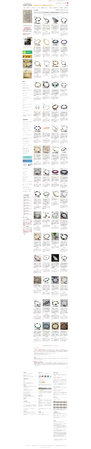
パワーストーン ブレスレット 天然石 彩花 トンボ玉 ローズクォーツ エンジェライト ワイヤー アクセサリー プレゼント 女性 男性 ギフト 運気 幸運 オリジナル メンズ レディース (37, 179)
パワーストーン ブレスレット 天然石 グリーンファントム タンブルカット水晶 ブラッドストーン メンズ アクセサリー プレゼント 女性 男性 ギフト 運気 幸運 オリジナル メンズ (46, 287)
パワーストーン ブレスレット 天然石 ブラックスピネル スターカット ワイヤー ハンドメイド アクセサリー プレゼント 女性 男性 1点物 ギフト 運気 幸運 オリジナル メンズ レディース (55, 49)
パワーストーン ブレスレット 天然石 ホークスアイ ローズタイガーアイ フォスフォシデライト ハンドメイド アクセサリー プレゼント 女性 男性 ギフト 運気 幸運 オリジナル (37, 201)
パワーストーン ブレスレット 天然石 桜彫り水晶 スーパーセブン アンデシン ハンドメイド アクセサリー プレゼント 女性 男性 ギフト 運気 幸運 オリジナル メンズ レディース (37, 49)
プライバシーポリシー (39, 445)
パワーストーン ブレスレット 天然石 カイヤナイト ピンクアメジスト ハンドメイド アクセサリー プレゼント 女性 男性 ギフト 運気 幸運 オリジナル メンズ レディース (64, 136)
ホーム (26, 445)
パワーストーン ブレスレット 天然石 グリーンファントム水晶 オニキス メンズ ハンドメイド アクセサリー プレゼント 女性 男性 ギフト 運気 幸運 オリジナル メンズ (55, 287)
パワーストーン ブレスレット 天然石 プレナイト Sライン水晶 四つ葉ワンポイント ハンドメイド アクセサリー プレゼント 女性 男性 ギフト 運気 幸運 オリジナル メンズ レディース (55, 157)
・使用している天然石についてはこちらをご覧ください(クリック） (42, 354)
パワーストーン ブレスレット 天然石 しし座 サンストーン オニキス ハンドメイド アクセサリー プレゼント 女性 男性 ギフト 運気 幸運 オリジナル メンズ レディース (64, 244)
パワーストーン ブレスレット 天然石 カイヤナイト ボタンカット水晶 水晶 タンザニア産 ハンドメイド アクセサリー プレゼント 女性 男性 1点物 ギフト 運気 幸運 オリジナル (63, 223)
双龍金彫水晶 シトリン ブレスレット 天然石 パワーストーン (55, 199)
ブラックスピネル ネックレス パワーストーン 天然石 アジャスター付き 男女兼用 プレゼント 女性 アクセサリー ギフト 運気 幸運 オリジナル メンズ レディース (46, 114)
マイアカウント (29, 445)
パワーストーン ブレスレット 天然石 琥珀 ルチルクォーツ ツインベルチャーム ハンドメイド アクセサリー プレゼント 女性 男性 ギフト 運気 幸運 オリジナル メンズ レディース (37, 71)
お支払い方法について (45, 445)
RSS (63, 445)
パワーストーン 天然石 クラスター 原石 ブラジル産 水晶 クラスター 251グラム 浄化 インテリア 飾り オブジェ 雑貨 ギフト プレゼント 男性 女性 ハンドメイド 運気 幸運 (55, 265)
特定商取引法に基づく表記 (59, 445)
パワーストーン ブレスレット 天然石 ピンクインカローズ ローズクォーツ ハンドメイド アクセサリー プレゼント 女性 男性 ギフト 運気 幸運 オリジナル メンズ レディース (46, 157)
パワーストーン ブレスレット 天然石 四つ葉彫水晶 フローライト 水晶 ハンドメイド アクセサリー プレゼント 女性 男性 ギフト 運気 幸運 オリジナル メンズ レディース (37, 223)
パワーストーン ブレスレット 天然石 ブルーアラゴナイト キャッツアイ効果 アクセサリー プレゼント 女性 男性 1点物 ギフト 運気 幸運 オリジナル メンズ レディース (55, 222)
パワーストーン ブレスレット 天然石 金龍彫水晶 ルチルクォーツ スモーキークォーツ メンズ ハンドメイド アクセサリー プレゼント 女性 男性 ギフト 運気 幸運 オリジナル (55, 333)
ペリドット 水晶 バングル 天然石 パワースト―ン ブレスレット (64, 90)
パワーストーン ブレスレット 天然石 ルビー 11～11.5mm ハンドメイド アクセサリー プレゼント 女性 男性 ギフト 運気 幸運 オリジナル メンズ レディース (55, 179)
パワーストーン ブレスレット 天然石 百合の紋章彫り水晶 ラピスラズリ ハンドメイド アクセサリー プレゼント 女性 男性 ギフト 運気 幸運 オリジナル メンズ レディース (37, 136)
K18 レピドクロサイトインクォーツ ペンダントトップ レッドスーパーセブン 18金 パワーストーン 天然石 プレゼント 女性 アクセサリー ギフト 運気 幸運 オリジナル (46, 27)
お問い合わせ (33, 445)
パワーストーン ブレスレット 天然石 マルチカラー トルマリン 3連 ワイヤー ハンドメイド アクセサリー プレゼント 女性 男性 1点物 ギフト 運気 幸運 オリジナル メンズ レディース (55, 114)
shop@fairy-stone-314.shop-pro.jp (27, 390)
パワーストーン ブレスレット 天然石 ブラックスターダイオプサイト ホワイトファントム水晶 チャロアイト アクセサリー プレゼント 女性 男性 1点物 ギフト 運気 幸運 (46, 92)
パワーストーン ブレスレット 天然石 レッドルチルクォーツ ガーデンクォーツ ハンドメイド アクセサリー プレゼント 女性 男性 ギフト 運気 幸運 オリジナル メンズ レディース (55, 310)
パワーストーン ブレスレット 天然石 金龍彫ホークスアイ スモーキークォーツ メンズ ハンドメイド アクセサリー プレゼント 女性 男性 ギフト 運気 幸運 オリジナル (64, 333)
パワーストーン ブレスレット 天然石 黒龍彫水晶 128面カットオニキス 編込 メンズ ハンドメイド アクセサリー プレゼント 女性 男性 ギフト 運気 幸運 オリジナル (46, 310)
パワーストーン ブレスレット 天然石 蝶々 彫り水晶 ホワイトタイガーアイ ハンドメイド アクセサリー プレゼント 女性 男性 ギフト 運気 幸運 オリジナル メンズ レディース (46, 49)
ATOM (65, 445)
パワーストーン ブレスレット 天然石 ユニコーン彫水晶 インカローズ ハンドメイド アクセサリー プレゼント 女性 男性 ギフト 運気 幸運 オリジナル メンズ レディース (37, 265)
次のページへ (57, 14)
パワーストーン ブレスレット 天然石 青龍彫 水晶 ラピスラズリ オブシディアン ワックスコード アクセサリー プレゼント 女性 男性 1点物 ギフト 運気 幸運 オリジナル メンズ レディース (55, 92)
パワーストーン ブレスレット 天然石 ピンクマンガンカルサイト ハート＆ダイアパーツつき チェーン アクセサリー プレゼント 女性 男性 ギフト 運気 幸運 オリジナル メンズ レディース (55, 136)
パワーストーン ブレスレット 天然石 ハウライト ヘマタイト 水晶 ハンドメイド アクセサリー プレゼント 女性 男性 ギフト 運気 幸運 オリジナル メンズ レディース (46, 244)
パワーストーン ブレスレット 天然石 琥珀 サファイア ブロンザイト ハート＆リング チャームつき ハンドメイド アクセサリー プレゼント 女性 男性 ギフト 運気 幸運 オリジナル (37, 244)
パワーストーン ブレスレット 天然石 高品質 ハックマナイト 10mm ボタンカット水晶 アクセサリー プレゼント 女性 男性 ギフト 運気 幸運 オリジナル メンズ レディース (64, 49)
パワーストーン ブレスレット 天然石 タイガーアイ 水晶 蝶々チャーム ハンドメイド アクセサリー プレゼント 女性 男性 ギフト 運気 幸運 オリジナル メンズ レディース (55, 71)
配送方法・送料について (52, 445)
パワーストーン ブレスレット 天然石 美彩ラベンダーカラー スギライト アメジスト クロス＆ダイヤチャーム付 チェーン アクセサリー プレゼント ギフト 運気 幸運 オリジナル (64, 156)
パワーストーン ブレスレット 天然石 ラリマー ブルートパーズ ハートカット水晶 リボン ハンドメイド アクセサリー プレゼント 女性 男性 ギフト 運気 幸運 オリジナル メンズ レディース (46, 71)
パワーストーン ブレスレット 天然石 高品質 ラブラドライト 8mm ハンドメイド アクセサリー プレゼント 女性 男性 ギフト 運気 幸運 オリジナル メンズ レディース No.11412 (46, 333)
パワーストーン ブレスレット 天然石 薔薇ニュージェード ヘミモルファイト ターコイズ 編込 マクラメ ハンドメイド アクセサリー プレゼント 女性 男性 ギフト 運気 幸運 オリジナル (46, 201)
